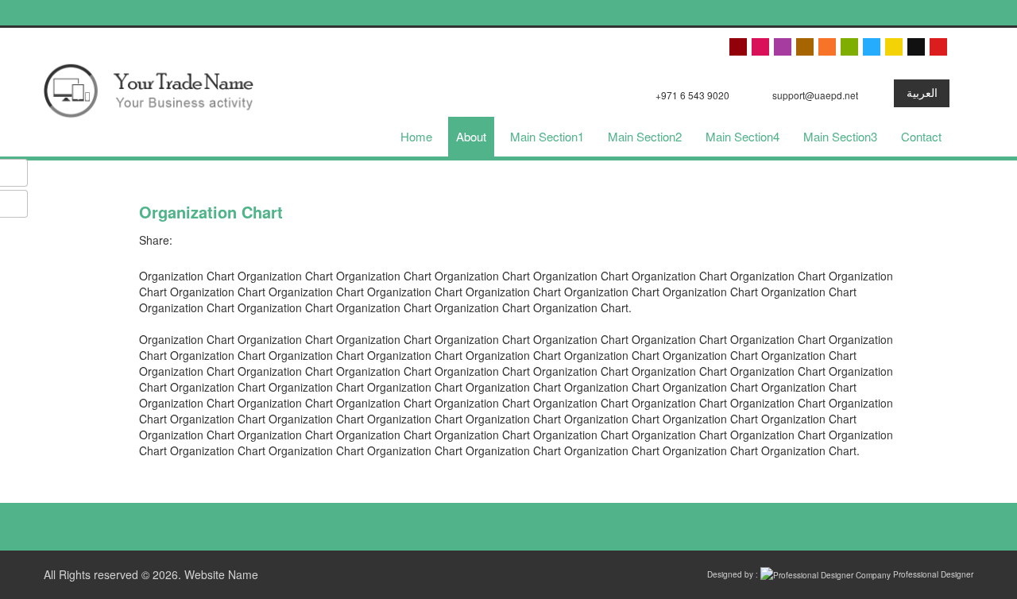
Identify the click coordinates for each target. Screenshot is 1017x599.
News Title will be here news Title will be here (395, 13)
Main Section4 (742, 136)
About (471, 136)
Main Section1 (547, 136)
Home (416, 136)
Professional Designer (932, 574)
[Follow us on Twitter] (500, 525)
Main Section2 (645, 136)
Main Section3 (840, 136)
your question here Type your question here (132, 13)
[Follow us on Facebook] (533, 525)
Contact (921, 136)
